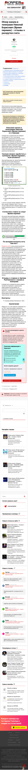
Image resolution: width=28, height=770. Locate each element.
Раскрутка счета (6, 246)
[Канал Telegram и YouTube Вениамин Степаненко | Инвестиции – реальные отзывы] (4, 653)
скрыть (15, 68)
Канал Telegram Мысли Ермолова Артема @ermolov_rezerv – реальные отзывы (16, 673)
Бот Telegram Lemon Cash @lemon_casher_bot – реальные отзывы (14, 599)
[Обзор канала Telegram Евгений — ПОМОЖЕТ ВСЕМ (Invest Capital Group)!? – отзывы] (5, 465)
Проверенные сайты (14, 737)
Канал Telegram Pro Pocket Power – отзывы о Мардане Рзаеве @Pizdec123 (14, 610)
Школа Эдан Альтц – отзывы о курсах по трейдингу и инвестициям (15, 526)
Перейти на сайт (14, 61)
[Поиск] (24, 496)
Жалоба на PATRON (12, 706)
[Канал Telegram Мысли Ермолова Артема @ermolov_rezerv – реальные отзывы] (4, 673)
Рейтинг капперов (14, 735)
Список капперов (12, 742)
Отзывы (14, 58)
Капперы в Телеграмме (14, 12)
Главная (10, 732)
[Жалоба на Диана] (4, 689)
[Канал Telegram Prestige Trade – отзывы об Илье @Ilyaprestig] (4, 664)
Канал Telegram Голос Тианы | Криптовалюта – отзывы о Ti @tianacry (15, 546)
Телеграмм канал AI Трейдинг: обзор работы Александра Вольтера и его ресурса (14, 622)
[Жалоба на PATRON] (4, 707)
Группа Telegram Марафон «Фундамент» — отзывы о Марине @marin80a (14, 536)
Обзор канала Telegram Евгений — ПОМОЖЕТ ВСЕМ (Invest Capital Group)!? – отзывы (15, 466)
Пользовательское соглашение (10, 767)
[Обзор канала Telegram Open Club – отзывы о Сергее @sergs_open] (5, 436)
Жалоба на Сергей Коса (13, 696)
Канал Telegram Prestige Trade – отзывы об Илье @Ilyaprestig (16, 663)
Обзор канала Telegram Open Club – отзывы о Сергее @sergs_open (16, 436)
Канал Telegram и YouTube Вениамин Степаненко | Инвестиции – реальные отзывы (16, 653)
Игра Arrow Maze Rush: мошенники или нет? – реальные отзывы (14, 574)
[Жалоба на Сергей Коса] (4, 698)
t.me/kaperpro (11, 506)
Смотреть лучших (10, 375)
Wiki (19, 742)
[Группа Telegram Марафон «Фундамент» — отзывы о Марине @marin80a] (4, 536)
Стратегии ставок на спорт (14, 744)
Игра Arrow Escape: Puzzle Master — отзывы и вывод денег (14, 634)
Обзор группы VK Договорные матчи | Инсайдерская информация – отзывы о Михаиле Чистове (16, 480)
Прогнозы (17, 732)
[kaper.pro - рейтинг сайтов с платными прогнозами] (14, 5)
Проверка (10, 740)
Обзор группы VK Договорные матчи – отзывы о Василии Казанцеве (16, 451)
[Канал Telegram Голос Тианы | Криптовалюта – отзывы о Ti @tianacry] (4, 546)
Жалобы (18, 740)
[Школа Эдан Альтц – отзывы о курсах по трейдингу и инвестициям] (4, 526)
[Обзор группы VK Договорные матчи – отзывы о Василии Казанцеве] (5, 451)
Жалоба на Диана (12, 688)
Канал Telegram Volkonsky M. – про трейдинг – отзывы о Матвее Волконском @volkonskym (16, 557)
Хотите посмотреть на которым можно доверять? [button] (14, 236)
